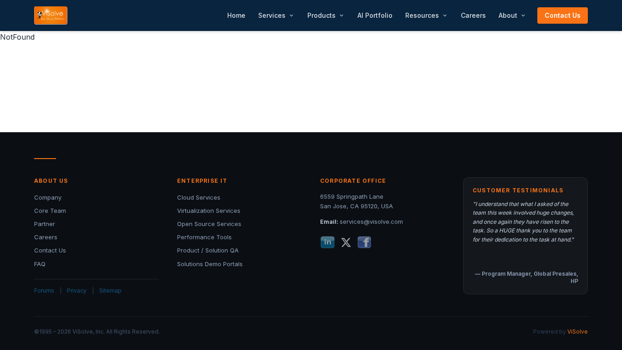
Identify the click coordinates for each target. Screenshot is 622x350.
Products (321, 15)
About (508, 15)
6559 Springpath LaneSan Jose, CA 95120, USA (356, 201)
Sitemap (110, 290)
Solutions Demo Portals (210, 264)
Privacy (77, 290)
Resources (422, 15)
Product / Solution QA (208, 250)
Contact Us (563, 15)
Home (236, 15)
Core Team (50, 210)
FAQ (40, 264)
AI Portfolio (375, 15)
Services (272, 15)
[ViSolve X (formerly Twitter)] (346, 242)
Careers (473, 15)
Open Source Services (209, 223)
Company (47, 197)
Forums (44, 290)
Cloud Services (198, 197)
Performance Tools (204, 237)
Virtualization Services (208, 210)
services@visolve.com (371, 221)
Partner (44, 223)
